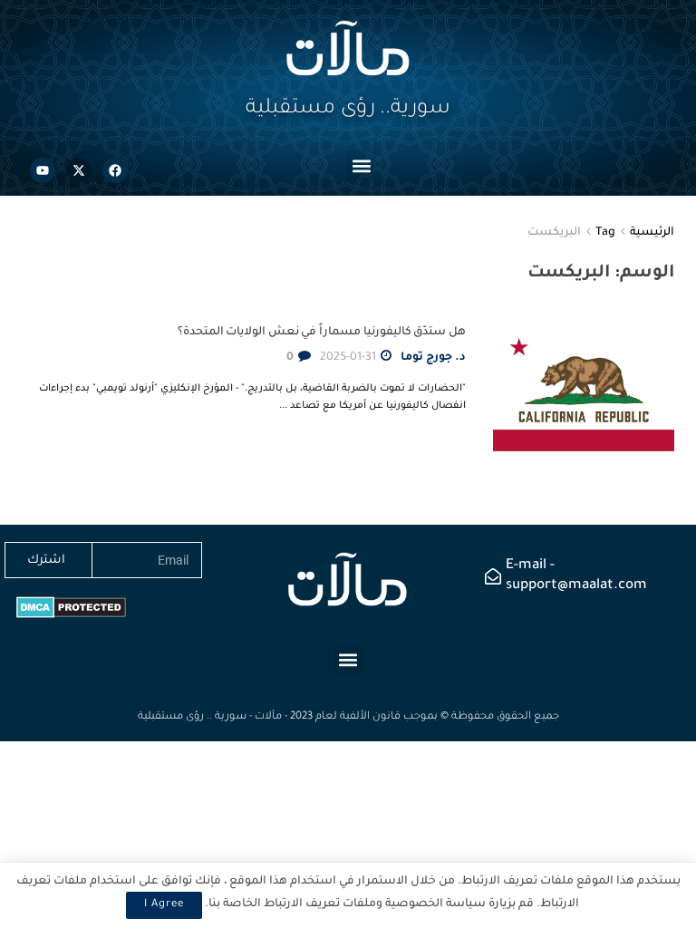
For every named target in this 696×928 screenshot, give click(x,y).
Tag (605, 233)
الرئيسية (652, 233)
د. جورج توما (433, 358)
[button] (361, 165)
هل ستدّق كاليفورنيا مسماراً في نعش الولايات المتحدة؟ (322, 332)
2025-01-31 (349, 358)
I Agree (164, 905)
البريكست (554, 233)
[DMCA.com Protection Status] (71, 608)
